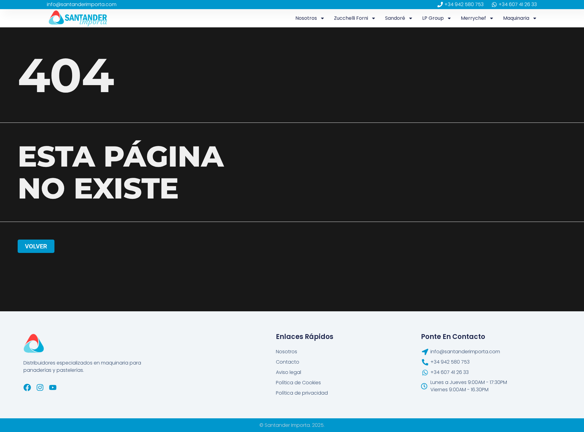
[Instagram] (40, 387)
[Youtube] (53, 387)
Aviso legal (288, 372)
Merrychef (473, 18)
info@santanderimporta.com (81, 4)
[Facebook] (27, 387)
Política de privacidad (302, 392)
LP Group (433, 18)
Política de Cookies (298, 382)
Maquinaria (516, 18)
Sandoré (395, 18)
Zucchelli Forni (351, 18)
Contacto (287, 361)
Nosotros (306, 18)
